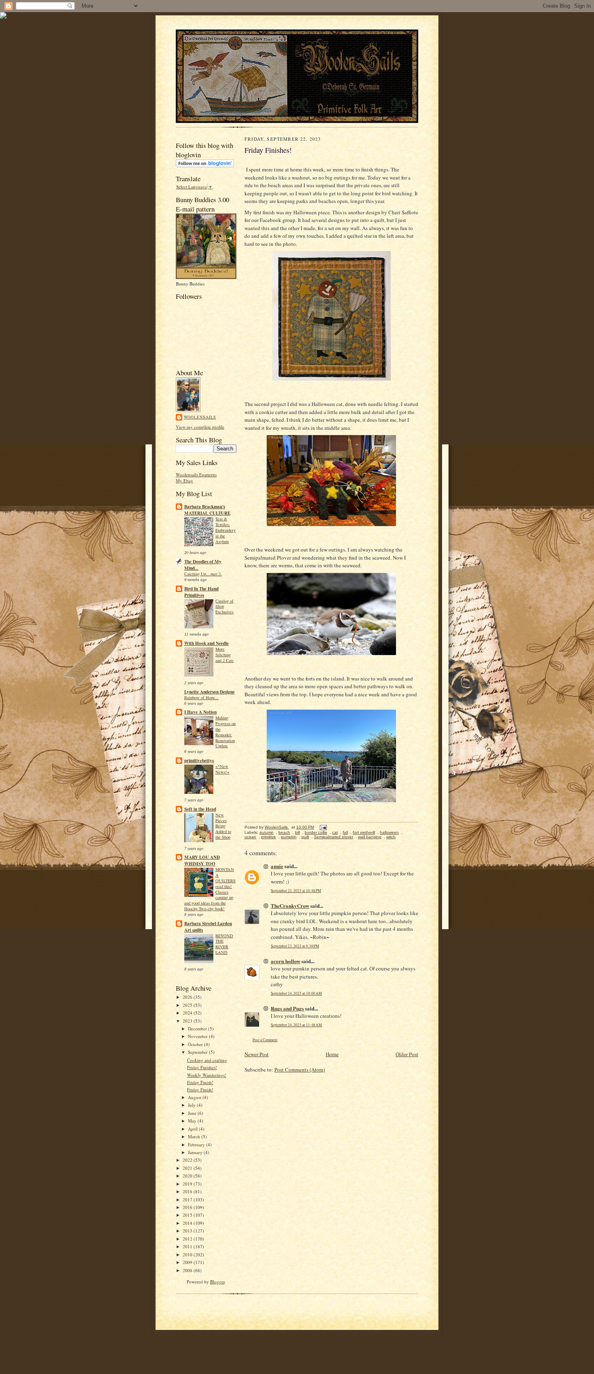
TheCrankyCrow (290, 905)
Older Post (407, 1054)
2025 (188, 1005)
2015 (188, 1215)
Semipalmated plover (333, 837)
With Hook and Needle (206, 643)
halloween (389, 832)
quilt (305, 837)
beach (284, 832)
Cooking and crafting (207, 1060)
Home (332, 1054)
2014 (188, 1223)
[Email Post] (323, 827)
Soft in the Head (200, 809)
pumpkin (289, 837)
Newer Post (256, 1054)
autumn (266, 832)
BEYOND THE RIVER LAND (224, 944)
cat (335, 832)
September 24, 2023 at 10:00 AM (296, 993)
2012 (188, 1239)
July (192, 1105)
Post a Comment (265, 1039)
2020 (188, 1176)
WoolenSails (200, 417)
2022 (188, 1160)
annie (277, 866)
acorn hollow (285, 961)
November (198, 1036)
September (198, 1052)
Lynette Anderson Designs (209, 692)
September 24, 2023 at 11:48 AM (296, 1024)
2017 (188, 1199)
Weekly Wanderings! (206, 1075)
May (193, 1121)
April (193, 1129)
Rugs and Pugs (287, 1008)
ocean (250, 837)
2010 (188, 1254)
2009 (188, 1262)
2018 (188, 1191)
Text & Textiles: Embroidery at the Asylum (225, 530)
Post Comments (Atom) (299, 1069)
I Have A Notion (200, 712)
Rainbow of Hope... (201, 697)
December (198, 1028)
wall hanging (369, 837)
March (194, 1136)
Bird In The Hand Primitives (201, 592)
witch (391, 837)
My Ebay (184, 481)
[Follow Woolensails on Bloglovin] (205, 166)
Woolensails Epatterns (196, 474)
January (196, 1152)
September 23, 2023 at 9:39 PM (295, 946)
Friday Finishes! (202, 1067)
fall (345, 832)
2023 (188, 1021)
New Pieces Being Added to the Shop (223, 826)
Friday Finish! (200, 1082)
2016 (188, 1207)
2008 (188, 1270)
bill (297, 832)
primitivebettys (199, 760)
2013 (188, 1231)
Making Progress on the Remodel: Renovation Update (225, 731)
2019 (188, 1184)
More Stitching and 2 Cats (224, 654)
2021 (188, 1168)
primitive (268, 837)
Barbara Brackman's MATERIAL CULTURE (207, 509)
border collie (316, 832)
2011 (188, 1246)
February (197, 1144)
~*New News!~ (222, 769)
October (196, 1044)
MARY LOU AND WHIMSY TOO (202, 860)
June (193, 1113)
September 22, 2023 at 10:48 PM (296, 890)
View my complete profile (200, 427)
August (195, 1097)
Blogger (217, 1282)
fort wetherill (364, 832)
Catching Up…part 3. (203, 574)
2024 (188, 1013)
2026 (188, 997)
